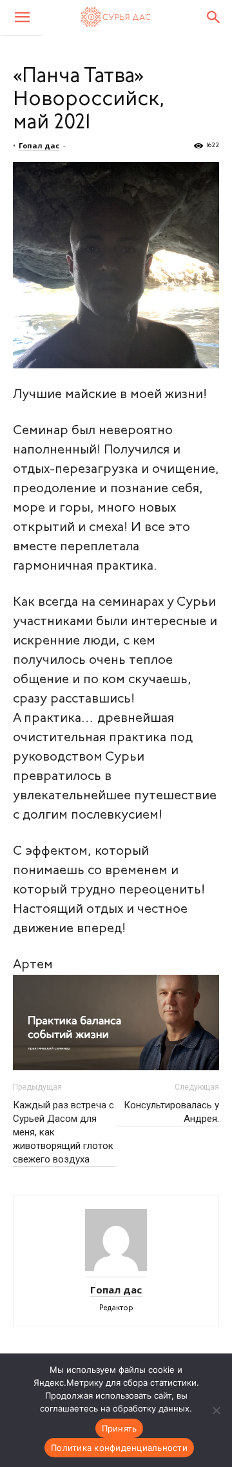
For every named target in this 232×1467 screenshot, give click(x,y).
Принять (119, 1428)
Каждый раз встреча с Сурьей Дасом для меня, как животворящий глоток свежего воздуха (63, 1132)
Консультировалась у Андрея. (171, 1111)
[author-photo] (116, 1272)
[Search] (214, 17)
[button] (22, 17)
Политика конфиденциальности (119, 1447)
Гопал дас (39, 145)
